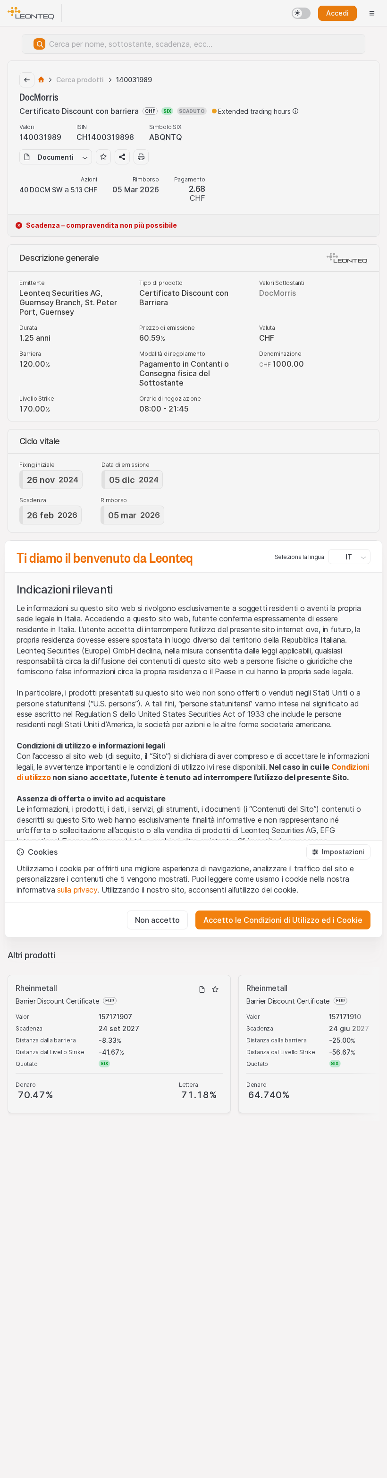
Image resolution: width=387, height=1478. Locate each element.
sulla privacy (77, 889)
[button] (338, 851)
